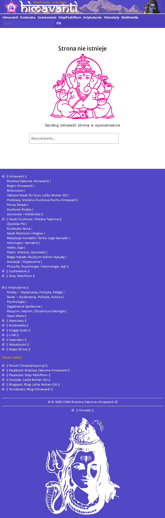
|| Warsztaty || (16, 321)
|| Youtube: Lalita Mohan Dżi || (28, 380)
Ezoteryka (27, 17)
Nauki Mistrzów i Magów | (26, 233)
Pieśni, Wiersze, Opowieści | (27, 252)
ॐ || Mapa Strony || (16, 349)
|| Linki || (12, 335)
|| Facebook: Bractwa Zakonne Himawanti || (38, 370)
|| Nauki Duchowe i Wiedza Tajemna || (33, 219)
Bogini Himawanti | (21, 186)
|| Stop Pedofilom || (20, 276)
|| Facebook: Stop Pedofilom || (28, 375)
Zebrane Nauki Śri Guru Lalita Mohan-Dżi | (38, 195)
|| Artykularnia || (17, 287)
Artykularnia (92, 17)
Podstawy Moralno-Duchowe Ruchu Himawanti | (42, 200)
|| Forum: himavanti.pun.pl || (26, 365)
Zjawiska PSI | (17, 224)
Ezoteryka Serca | (19, 229)
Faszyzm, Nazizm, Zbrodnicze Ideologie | (37, 311)
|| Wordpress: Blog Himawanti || (29, 389)
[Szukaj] (128, 138)
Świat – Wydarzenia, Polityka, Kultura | (35, 297)
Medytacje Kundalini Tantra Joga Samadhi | (38, 238)
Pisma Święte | (17, 205)
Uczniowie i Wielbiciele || (25, 214)
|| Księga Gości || (18, 330)
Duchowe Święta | (20, 209)
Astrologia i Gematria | (23, 243)
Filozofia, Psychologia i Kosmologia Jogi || (38, 266)
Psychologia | (16, 302)
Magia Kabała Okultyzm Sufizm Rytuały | (37, 257)
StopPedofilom (69, 17)
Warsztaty (111, 17)
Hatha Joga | (16, 247)
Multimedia (129, 17)
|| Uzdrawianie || (17, 271)
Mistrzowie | (16, 190)
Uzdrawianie (47, 17)
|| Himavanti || (16, 176)
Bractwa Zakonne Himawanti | (29, 181)
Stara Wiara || (16, 316)
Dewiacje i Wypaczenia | (24, 262)
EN (59, 23)
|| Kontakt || (85, 410)
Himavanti (10, 17)
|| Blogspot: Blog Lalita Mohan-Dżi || (33, 384)
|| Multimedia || (17, 325)
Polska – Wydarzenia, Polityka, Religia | (35, 292)
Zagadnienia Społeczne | (24, 306)
